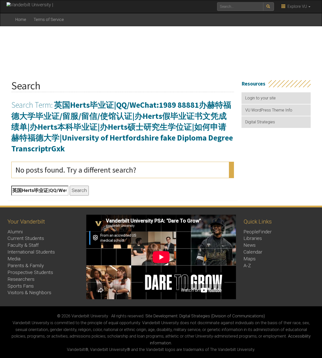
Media (14, 259)
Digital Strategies (260, 122)
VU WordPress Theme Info (268, 110)
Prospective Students (30, 272)
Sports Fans (21, 286)
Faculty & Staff (23, 245)
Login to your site (260, 98)
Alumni (15, 232)
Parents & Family (26, 265)
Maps (250, 259)
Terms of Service (49, 19)
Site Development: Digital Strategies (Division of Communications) (205, 316)
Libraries (253, 238)
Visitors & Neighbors (29, 292)
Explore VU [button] (297, 6)
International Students (31, 252)
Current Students (26, 238)
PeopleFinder (258, 232)
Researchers (21, 279)
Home (20, 19)
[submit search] (268, 6)
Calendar (253, 252)
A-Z (247, 265)
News (250, 245)
